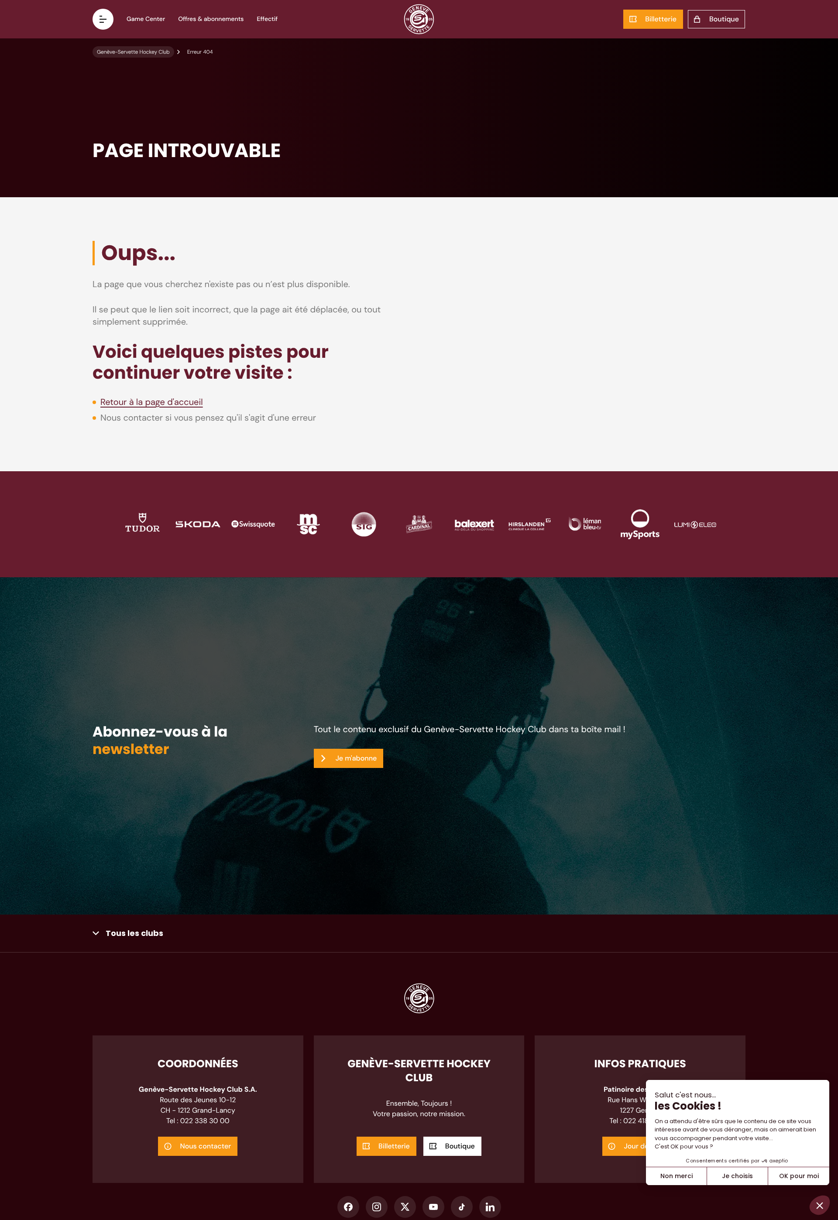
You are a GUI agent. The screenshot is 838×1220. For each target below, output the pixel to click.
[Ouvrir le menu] (103, 19)
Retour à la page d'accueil (151, 402)
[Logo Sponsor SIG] (363, 523)
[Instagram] (377, 1207)
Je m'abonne (356, 758)
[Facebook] (348, 1207)
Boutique (724, 19)
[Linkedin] (490, 1207)
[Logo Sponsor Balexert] (474, 523)
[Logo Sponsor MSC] (308, 523)
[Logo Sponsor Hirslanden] (529, 523)
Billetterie (661, 19)
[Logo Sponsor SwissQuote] (253, 523)
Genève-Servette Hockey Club (133, 51)
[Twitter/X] (405, 1207)
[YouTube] (433, 1207)
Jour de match (648, 1146)
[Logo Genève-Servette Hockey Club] (419, 19)
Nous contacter (205, 1146)
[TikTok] (462, 1207)
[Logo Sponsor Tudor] (142, 523)
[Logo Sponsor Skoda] (197, 523)
